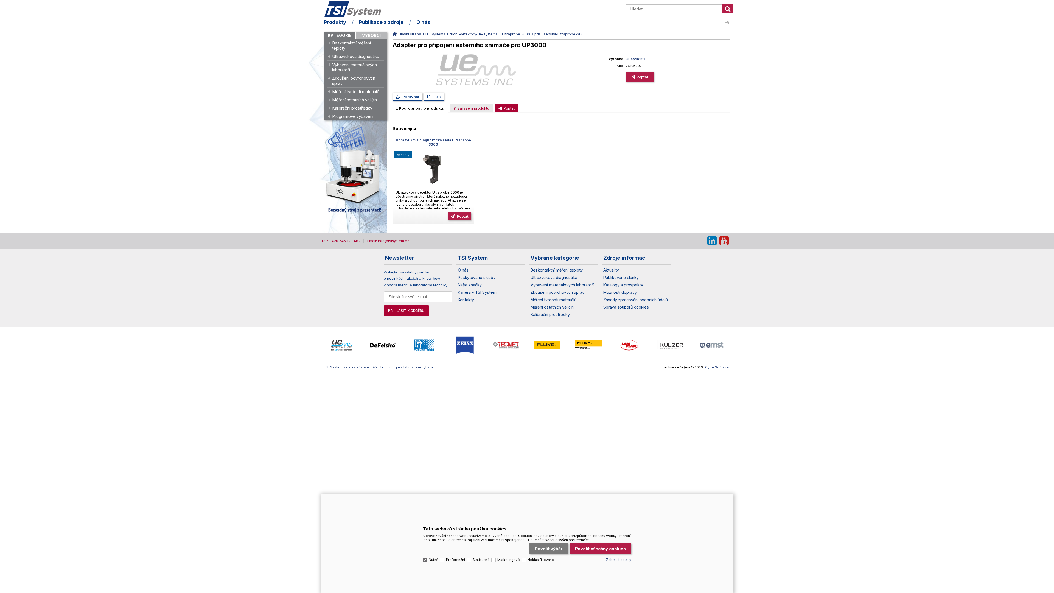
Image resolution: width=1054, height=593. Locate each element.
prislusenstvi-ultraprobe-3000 (560, 34)
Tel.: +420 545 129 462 (340, 241)
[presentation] (420, 108)
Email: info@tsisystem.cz (388, 241)
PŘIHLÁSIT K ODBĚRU (406, 310)
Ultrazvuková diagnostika (355, 56)
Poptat (642, 77)
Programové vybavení (352, 116)
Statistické (481, 560)
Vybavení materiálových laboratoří (354, 67)
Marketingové (508, 560)
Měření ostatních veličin (354, 99)
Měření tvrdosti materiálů (355, 91)
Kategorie (340, 35)
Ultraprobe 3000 (516, 34)
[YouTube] (724, 240)
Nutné (433, 560)
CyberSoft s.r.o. (717, 367)
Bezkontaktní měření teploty (351, 45)
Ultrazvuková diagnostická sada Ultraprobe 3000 (433, 142)
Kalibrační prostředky (352, 108)
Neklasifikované (541, 560)
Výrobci (371, 35)
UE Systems (435, 34)
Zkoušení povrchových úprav (353, 80)
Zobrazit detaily (618, 560)
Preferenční (455, 560)
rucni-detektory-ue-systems (474, 34)
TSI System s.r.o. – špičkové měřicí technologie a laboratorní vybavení (355, 9)
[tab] (420, 108)
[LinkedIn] (712, 240)
